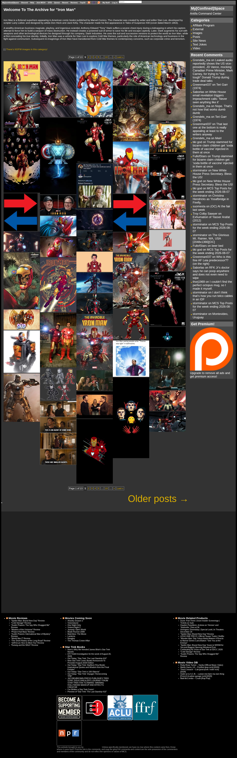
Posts (196, 36)
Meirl (218, 138)
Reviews (74, 3)
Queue (57, 3)
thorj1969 (199, 281)
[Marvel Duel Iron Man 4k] (58, 256)
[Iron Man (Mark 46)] (131, 84)
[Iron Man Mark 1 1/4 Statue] (22, 421)
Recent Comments (207, 55)
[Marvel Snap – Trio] (22, 329)
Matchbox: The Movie (77, 634)
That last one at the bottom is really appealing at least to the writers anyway (210, 129)
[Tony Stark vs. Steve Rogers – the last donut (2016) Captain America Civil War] (94, 417)
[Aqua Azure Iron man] (167, 346)
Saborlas (198, 92)
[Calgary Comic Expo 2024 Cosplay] (167, 119)
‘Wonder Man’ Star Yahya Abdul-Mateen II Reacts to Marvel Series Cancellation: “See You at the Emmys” (201, 640)
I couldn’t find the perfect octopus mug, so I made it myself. (212, 285)
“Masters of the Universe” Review (25, 630)
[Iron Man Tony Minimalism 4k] (167, 249)
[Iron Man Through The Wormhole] (94, 229)
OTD (50, 3)
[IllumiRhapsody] (131, 457)
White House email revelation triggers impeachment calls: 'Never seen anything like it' (210, 97)
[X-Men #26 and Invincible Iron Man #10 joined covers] (167, 228)
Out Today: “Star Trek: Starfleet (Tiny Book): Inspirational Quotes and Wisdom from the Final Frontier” (88, 667)
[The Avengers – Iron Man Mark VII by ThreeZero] (167, 325)
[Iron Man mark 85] (94, 313)
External (198, 29)
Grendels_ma (201, 60)
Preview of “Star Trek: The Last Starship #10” (87, 692)
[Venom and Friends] (167, 410)
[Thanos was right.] (131, 376)
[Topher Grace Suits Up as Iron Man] (58, 366)
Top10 (82, 3)
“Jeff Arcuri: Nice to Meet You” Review (27, 643)
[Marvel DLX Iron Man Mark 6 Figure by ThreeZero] (94, 162)
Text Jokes (200, 44)
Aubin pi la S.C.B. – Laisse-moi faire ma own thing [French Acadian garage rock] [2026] (202, 675)
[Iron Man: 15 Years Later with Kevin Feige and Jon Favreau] (21, 230)
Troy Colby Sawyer (205, 213)
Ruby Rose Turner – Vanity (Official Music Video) (201, 665)
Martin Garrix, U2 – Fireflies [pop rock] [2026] (199, 667)
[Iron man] (94, 483)
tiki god (197, 142)
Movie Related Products (193, 618)
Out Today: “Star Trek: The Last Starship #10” (87, 658)
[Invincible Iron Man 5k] (22, 251)
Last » (120, 57)
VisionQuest (73, 623)
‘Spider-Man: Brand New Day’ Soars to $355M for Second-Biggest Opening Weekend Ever (201, 646)
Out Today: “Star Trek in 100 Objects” (84, 672)
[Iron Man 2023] (94, 271)
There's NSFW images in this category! (26, 49)
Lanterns (71, 636)
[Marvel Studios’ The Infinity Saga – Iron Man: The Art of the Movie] (167, 152)
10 (106, 57)
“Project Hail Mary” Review (23, 632)
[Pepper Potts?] (22, 80)
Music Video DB (188, 662)
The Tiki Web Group (92, 747)
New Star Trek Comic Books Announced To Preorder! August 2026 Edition (86, 662)
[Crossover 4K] (58, 193)
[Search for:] (130, 2)
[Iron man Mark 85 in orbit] (94, 292)
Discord (24, 3)
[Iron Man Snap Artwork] (94, 250)
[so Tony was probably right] (58, 464)
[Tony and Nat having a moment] (94, 390)
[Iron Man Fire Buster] (131, 252)
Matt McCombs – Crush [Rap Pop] (195, 678)
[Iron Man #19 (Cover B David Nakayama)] (94, 116)
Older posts (158, 498)
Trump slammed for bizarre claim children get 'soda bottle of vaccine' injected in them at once (213, 147)
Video (196, 48)
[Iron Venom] (167, 431)
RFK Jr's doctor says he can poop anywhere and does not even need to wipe (211, 273)
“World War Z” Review (20, 638)
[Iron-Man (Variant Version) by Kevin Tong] (58, 311)
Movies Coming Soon (78, 618)
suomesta (199, 206)
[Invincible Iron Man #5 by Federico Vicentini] (22, 308)
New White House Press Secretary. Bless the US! (212, 174)
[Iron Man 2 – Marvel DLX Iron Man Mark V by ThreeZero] (167, 198)
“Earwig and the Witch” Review (24, 645)
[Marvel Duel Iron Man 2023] (167, 270)
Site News (199, 40)
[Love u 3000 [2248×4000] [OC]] (22, 192)
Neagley (71, 638)
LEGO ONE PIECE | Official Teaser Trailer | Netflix (202, 636)
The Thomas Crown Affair (79, 641)
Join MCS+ (41, 3)
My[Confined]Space (208, 8)
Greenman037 (202, 84)
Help (32, 3)
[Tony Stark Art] (131, 140)
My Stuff (106, 3)
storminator (200, 170)
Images (197, 33)
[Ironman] (94, 208)
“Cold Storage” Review (21, 623)
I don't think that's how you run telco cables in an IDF (213, 296)
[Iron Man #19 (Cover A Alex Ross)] (58, 116)
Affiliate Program (203, 25)
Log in (115, 3)
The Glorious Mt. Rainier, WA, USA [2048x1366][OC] (211, 238)
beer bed (217, 245)
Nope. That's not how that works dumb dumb (212, 109)
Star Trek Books (75, 647)
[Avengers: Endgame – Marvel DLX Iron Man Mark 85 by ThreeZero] (22, 126)
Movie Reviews (18, 618)
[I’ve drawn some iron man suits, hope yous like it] (58, 399)
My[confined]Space (10, 3)
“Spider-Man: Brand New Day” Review (28, 621)
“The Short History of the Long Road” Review (30, 641)
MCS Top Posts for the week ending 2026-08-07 (212, 190)
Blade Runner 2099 (76, 632)
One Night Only (74, 625)
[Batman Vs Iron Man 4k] (58, 235)
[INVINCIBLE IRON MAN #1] (94, 369)
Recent (65, 3)
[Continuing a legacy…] (167, 389)
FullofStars (200, 156)
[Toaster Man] (22, 372)
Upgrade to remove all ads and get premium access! (210, 374)
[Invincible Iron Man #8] (131, 307)
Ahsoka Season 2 (75, 621)
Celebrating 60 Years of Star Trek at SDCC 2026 (201, 649)
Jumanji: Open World (77, 630)
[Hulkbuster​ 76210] (131, 339)
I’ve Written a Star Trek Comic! (81, 689)
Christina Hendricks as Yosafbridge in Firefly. (211, 199)
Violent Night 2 (74, 627)
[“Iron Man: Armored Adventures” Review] (131, 192)
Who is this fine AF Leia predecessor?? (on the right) (212, 260)
